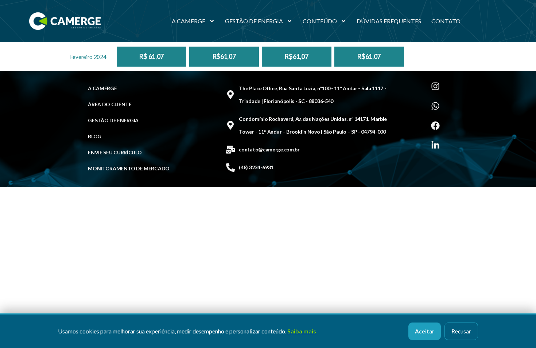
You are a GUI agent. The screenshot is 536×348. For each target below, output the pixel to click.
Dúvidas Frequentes (389, 20)
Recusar (461, 331)
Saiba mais (301, 331)
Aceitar (424, 331)
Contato (446, 20)
